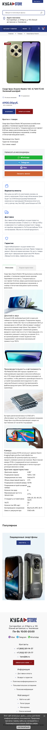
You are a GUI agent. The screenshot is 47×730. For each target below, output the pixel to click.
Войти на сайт (24, 699)
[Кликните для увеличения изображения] (24, 62)
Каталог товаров (10, 28)
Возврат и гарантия (24, 677)
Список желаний (25, 711)
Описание (9, 268)
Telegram (25, 162)
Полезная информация (25, 689)
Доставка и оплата (25, 674)
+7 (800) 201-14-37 (25, 649)
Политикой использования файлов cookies (22, 723)
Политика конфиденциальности (25, 681)
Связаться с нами (22, 662)
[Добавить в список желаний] (9, 97)
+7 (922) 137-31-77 (25, 653)
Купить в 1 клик (24, 111)
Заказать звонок (23, 174)
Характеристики (26, 268)
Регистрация (25, 703)
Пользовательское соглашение (24, 685)
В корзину (9, 111)
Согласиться (23, 727)
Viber (13, 637)
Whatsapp (25, 157)
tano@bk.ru (25, 657)
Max (25, 168)
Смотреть (22, 543)
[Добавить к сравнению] (24, 96)
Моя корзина (24, 707)
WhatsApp (34, 637)
